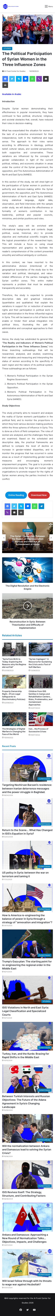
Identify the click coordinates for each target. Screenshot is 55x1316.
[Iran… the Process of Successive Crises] (41, 719)
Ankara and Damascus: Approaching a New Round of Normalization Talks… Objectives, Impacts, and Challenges (25, 1238)
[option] (27, 537)
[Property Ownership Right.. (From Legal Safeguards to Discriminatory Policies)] (14, 681)
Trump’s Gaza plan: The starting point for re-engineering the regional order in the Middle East (27, 965)
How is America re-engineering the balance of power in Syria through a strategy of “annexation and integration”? (27, 919)
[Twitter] (12, 79)
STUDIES (7, 48)
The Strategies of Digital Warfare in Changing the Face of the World (13, 731)
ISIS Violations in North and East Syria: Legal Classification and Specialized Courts (25, 1011)
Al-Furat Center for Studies (14, 71)
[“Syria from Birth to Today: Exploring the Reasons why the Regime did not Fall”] (14, 649)
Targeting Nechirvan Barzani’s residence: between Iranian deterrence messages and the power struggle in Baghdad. (27, 788)
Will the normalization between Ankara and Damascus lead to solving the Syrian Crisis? (26, 1149)
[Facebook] (5, 79)
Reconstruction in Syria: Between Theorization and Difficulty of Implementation (28, 540)
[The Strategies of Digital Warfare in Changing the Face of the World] (14, 719)
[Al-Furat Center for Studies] (10, 6)
